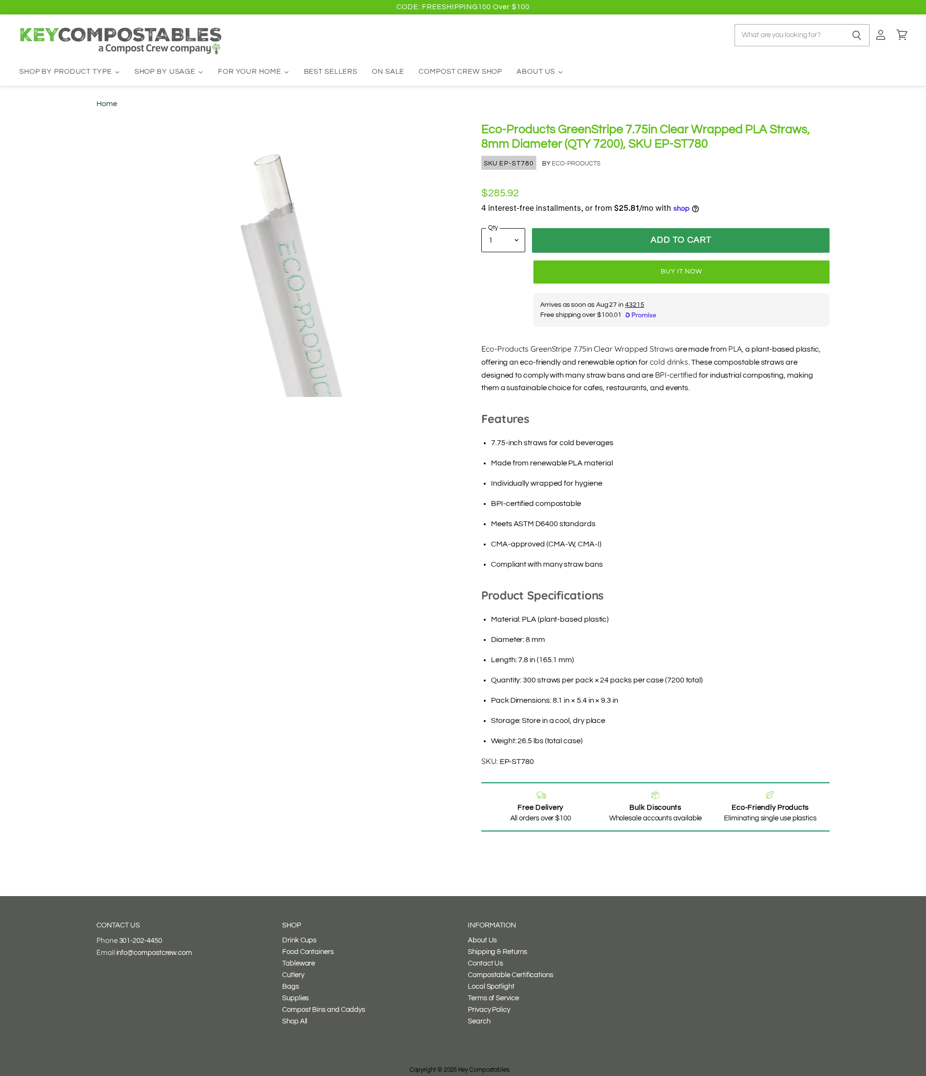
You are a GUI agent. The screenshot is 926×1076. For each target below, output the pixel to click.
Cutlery (293, 975)
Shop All (294, 1021)
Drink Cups (299, 940)
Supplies (295, 998)
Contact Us (485, 963)
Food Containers (308, 951)
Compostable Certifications (510, 975)
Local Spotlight (491, 986)
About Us (482, 940)
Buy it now (681, 271)
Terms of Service (493, 998)
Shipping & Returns (497, 951)
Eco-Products (576, 163)
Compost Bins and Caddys (323, 1009)
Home (106, 104)
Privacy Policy (489, 1009)
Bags (290, 986)
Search (479, 1021)
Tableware (298, 963)
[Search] (857, 35)
